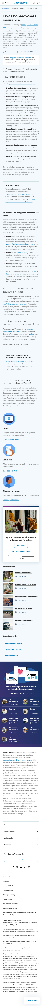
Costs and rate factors (13, 649)
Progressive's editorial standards (20, 57)
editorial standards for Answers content (17, 760)
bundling (30, 334)
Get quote (32, 1000)
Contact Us (7, 877)
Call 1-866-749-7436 (10, 471)
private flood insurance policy (17, 244)
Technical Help (8, 890)
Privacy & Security (9, 895)
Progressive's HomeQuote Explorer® (18, 361)
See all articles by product (21, 693)
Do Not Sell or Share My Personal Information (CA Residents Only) (19, 913)
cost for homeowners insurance (14, 304)
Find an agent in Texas (11, 500)
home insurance (28, 556)
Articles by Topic (33, 8)
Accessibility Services (10, 886)
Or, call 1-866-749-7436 (21, 551)
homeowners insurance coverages (22, 84)
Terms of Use (7, 899)
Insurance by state (11, 655)
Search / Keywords (16, 854)
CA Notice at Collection (10, 903)
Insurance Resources (10, 908)
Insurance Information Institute (17, 194)
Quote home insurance (11, 439)
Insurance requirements (13, 643)
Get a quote (21, 545)
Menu (7, 3)
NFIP (31, 244)
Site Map (6, 881)
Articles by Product (18, 8)
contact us (6, 979)
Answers (5, 8)
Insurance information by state (25, 69)
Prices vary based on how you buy (27, 931)
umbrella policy (22, 253)
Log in (38, 2)
